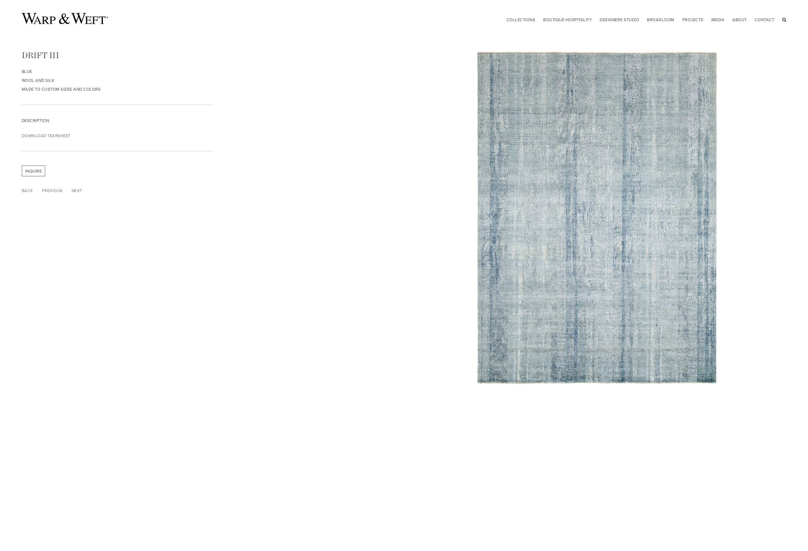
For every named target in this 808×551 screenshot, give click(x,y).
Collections (521, 19)
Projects (693, 19)
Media (718, 19)
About (739, 19)
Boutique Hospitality (567, 19)
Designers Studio (619, 19)
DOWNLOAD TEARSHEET (46, 135)
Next (77, 190)
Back (27, 190)
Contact (765, 19)
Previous (52, 190)
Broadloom (660, 19)
